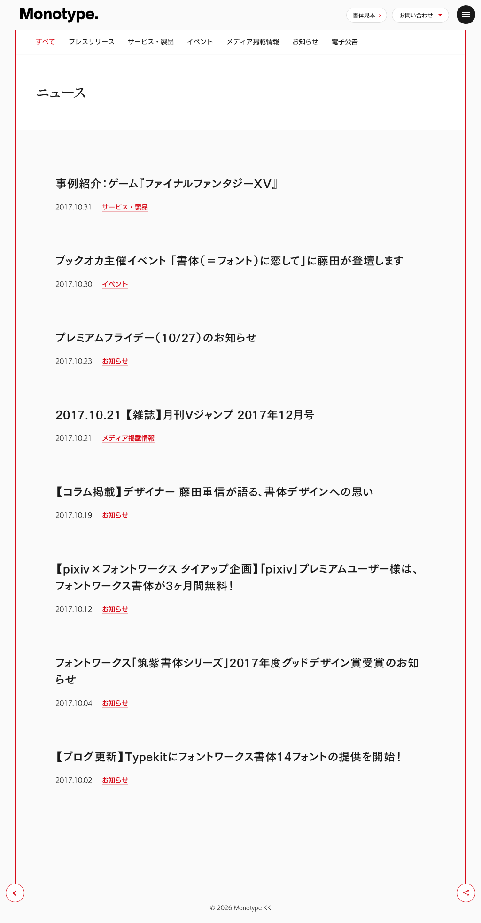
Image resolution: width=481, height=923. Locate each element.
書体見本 (364, 15)
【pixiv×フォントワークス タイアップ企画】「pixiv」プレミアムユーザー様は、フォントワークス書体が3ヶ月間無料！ (236, 577)
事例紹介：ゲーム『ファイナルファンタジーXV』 (166, 183)
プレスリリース (92, 42)
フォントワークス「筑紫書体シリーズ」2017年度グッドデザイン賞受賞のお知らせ (237, 671)
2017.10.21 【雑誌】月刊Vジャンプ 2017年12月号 (185, 414)
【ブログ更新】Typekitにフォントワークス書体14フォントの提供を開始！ (228, 756)
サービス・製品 (151, 42)
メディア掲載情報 (252, 42)
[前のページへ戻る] (15, 893)
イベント (200, 42)
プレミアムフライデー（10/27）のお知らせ (156, 337)
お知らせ (305, 42)
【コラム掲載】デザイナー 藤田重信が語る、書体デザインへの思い (214, 491)
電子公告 (345, 42)
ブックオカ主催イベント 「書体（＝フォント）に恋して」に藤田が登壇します (229, 260)
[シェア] (466, 893)
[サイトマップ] (466, 14)
